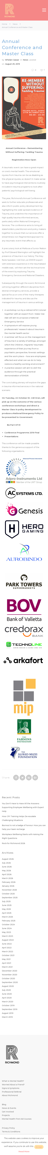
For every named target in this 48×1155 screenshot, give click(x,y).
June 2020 (7, 994)
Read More (24, 1151)
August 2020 (8, 986)
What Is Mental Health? (13, 1081)
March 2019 (7, 1017)
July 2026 (6, 863)
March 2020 (7, 1001)
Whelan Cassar (12, 60)
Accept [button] (39, 1147)
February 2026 (8, 882)
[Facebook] (16, 777)
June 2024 (7, 928)
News (15, 24)
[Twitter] (22, 777)
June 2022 (7, 944)
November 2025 (9, 890)
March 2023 (7, 936)
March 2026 (7, 878)
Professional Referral (11, 1092)
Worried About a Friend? (13, 1084)
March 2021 (7, 967)
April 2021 (6, 963)
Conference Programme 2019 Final (21, 432)
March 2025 (7, 917)
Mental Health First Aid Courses (16, 1119)
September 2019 (9, 1009)
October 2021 (8, 955)
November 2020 (9, 974)
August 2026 (8, 859)
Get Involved (8, 1112)
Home (4, 24)
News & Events (9, 1108)
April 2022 (7, 948)
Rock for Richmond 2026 (13, 843)
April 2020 (7, 998)
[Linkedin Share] (28, 777)
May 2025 (6, 909)
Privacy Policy (8, 1128)
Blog (4, 1104)
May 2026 (6, 870)
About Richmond (10, 1095)
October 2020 (8, 978)
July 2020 (6, 990)
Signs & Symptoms (10, 1088)
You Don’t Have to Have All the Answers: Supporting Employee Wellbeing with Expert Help (23, 807)
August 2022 (8, 940)
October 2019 (8, 1005)
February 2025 (8, 921)
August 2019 (7, 1013)
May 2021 (6, 959)
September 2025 (10, 897)
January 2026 (8, 886)
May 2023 (6, 932)
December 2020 (9, 971)
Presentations (11, 436)
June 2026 (7, 867)
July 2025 (6, 901)
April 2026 (7, 874)
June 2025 (7, 905)
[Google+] (35, 777)
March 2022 (7, 951)
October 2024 (8, 924)
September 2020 (10, 982)
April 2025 (6, 913)
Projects (6, 1115)
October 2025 (8, 894)
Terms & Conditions (11, 1131)
